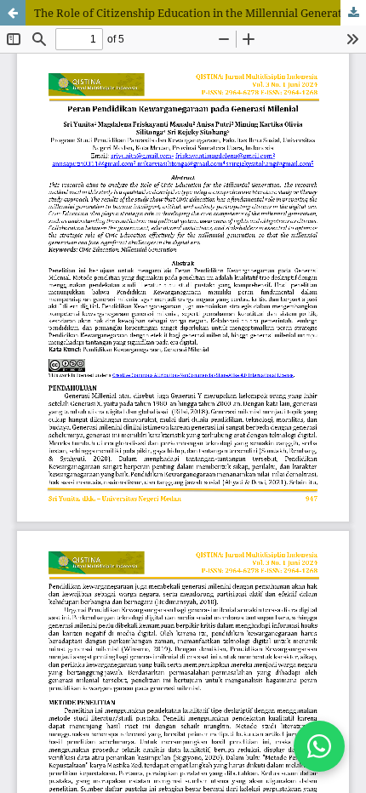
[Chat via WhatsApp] (319, 746)
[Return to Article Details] (13, 13)
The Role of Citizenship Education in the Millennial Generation (196, 12)
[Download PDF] (353, 13)
